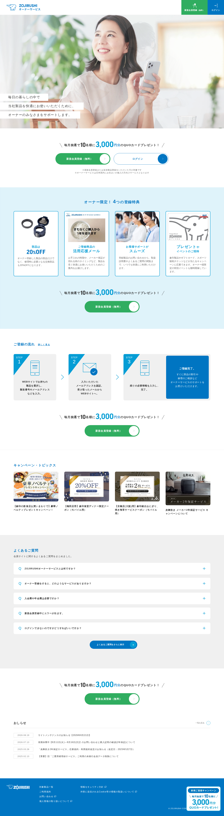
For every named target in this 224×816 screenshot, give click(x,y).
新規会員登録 (194, 10)
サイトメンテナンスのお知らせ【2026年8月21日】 (64, 735)
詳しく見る (44, 344)
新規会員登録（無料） (79, 158)
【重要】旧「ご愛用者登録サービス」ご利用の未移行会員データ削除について (78, 756)
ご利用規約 (45, 791)
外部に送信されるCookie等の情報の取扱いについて (107, 791)
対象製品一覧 (46, 787)
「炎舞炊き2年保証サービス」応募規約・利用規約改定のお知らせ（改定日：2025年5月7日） (86, 749)
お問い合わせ (46, 796)
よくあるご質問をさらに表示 (110, 644)
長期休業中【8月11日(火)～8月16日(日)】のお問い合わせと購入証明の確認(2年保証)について (86, 742)
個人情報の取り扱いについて (54, 801)
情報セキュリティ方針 (92, 787)
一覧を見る (199, 723)
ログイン (216, 10)
